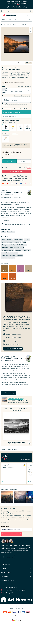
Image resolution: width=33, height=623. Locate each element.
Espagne (26, 239)
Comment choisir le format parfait (22, 96)
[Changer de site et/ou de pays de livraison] (31, 11)
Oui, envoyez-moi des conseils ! (11, 534)
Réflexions (20, 255)
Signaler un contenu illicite (22, 606)
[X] (16, 581)
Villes (3, 239)
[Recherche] (29, 19)
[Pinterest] (11, 581)
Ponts (24, 242)
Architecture (17, 242)
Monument (27, 250)
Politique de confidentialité (16, 608)
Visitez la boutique (6, 197)
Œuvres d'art (5, 564)
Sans (10, 161)
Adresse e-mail (5, 526)
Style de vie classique (11, 253)
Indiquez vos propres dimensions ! (14, 104)
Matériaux (4, 568)
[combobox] (14, 19)
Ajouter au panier (17, 171)
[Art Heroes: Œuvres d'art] (31, 564)
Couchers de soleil (7, 242)
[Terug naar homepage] (9, 15)
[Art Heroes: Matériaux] (31, 568)
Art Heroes (5, 576)
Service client (6, 572)
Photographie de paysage (17, 247)
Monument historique (8, 250)
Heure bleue (18, 250)
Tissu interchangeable (10, 116)
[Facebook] (14, 581)
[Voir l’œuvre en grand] (30, 28)
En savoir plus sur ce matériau (23, 86)
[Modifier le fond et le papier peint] (30, 31)
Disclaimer (11, 606)
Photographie (5, 245)
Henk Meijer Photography (12, 67)
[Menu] (2, 15)
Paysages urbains (18, 239)
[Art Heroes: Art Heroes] (31, 576)
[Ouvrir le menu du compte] (27, 15)
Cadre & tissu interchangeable (12, 112)
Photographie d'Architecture (18, 245)
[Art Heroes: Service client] (31, 572)
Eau (3, 253)
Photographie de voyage (8, 255)
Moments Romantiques (8, 258)
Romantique (10, 232)
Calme (3, 232)
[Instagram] (9, 581)
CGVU (6, 606)
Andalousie (5, 247)
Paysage (9, 239)
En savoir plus (17, 197)
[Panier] (30, 15)
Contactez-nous (9, 557)
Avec (24, 161)
